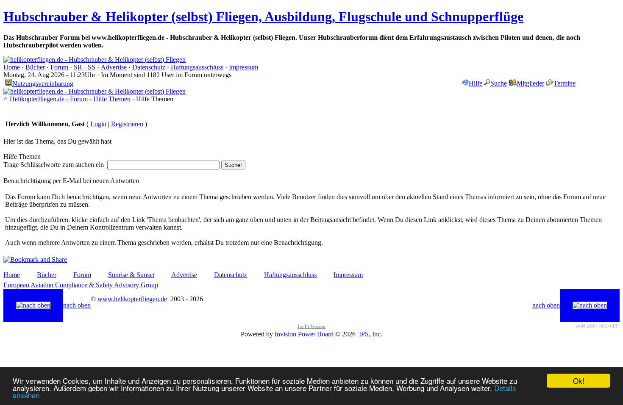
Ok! (578, 380)
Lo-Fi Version (311, 326)
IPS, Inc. (370, 334)
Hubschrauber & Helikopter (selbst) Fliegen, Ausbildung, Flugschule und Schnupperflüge (263, 16)
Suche (498, 83)
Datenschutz (148, 67)
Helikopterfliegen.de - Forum (49, 99)
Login (98, 124)
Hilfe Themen (112, 99)
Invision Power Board (304, 334)
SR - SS (84, 67)
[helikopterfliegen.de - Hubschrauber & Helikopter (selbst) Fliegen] (94, 59)
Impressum (243, 67)
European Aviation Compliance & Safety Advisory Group (80, 284)
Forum (59, 67)
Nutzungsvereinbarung (42, 83)
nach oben (77, 305)
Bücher (35, 67)
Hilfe (475, 83)
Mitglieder (530, 83)
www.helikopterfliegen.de (132, 298)
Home (11, 67)
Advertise (114, 67)
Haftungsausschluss (197, 67)
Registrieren (127, 124)
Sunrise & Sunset (131, 274)
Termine (564, 83)
